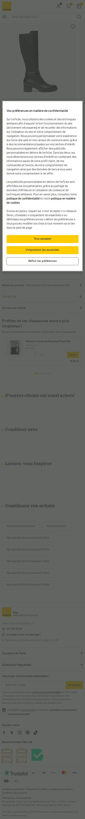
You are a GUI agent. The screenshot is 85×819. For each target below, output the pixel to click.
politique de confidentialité (23, 198)
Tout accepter (42, 238)
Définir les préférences (42, 261)
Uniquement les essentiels (42, 250)
